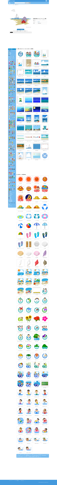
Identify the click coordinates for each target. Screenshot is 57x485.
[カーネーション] (9, 64)
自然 (12, 60)
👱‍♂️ (9, 138)
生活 (10, 136)
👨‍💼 (9, 142)
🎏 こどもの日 (11, 194)
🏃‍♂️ (12, 148)
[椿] (12, 64)
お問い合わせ (22, 480)
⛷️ (9, 162)
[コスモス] (15, 63)
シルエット (10, 205)
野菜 (9, 119)
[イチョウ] (10, 67)
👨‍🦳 (11, 138)
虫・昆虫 (10, 99)
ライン (11, 203)
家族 (9, 136)
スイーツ (10, 111)
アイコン (9, 171)
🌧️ (11, 72)
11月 (13, 57)
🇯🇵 (12, 174)
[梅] (10, 64)
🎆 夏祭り (10, 197)
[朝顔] (12, 63)
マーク (12, 171)
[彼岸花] (9, 65)
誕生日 (9, 181)
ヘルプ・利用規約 (16, 480)
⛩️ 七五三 (10, 199)
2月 (13, 58)
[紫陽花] (10, 63)
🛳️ (11, 134)
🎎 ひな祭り (10, 193)
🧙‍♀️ (14, 189)
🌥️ (9, 72)
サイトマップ (11, 480)
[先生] (10, 150)
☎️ (11, 169)
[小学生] (12, 150)
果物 (10, 119)
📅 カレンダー (11, 59)
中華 (12, 105)
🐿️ (11, 83)
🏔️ (12, 73)
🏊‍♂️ (14, 161)
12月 (10, 58)
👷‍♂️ (12, 142)
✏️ (14, 146)
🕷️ (11, 190)
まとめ (48, 0)
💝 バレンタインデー (11, 192)
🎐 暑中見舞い (11, 200)
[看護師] (9, 156)
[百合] (13, 64)
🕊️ (14, 90)
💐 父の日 (10, 53)
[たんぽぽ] (13, 63)
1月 (12, 58)
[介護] (12, 156)
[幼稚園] (15, 150)
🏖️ (14, 73)
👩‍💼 (11, 142)
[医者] (14, 155)
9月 (10, 57)
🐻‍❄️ (14, 79)
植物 (10, 60)
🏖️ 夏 (9, 51)
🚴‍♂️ (14, 132)
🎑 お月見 (10, 198)
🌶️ (14, 123)
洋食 (11, 105)
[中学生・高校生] (13, 150)
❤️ (11, 153)
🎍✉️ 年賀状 (10, 201)
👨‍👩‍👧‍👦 (9, 139)
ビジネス (9, 141)
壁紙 (9, 204)
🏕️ (12, 162)
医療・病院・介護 (10, 151)
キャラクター (10, 175)
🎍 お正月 (10, 191)
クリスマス (10, 184)
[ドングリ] (13, 67)
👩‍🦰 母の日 (10, 195)
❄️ (12, 72)
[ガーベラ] (14, 64)
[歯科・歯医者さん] (10, 156)
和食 (9, 105)
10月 (12, 57)
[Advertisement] (40, 11)
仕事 (12, 141)
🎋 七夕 (10, 52)
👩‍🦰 (14, 137)
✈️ (14, 133)
